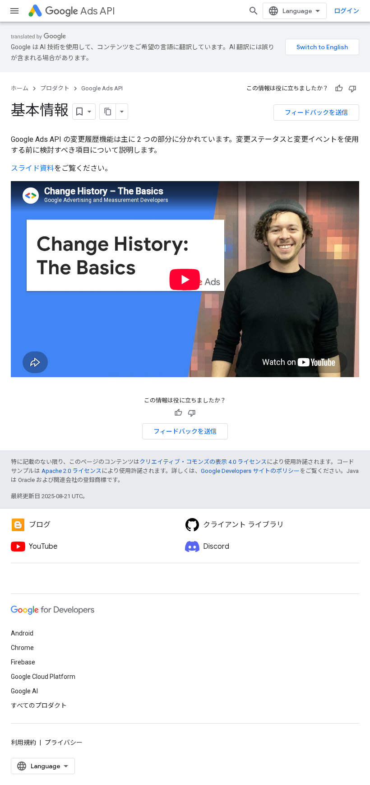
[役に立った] (339, 88)
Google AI (24, 691)
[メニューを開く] (14, 11)
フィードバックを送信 (316, 112)
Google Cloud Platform (43, 676)
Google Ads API (102, 88)
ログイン (346, 10)
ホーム (19, 88)
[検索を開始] (253, 10)
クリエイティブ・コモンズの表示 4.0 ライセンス (203, 461)
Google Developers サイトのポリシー (250, 470)
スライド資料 (32, 168)
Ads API (97, 11)
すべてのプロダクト (39, 705)
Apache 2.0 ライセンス (72, 470)
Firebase (23, 662)
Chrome (22, 647)
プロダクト (54, 88)
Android (22, 633)
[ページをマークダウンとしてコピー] (108, 111)
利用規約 (23, 742)
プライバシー (64, 742)
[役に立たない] (352, 88)
